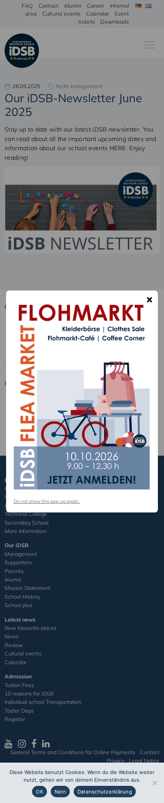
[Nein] (154, 783)
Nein (60, 792)
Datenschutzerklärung (104, 792)
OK (39, 792)
